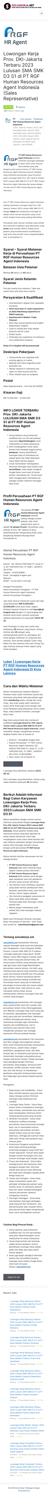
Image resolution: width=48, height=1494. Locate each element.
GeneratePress (24, 1490)
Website (39, 119)
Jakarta (21, 107)
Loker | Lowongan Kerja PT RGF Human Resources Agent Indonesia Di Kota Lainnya (23, 667)
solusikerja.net (10, 943)
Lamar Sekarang (13, 764)
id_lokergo (26, 119)
